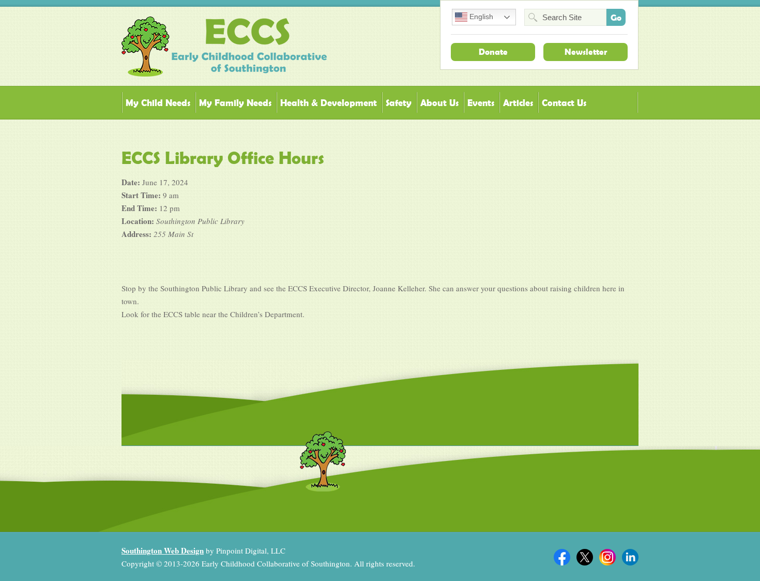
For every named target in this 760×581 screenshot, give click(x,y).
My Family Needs (235, 102)
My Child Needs (158, 102)
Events (480, 102)
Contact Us (564, 102)
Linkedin (630, 557)
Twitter (584, 557)
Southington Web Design (162, 550)
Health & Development (328, 102)
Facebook (562, 557)
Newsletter (586, 52)
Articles (518, 102)
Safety (399, 102)
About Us (439, 102)
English (480, 16)
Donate (493, 52)
